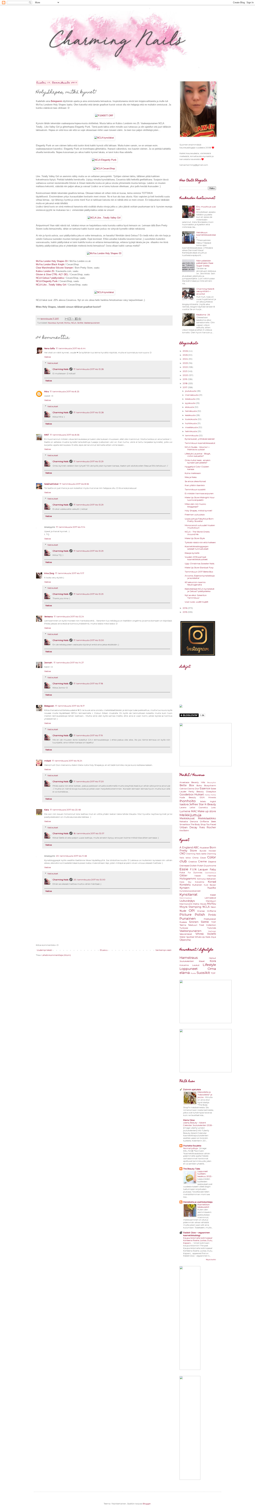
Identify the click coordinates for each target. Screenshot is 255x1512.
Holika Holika (210, 795)
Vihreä (199, 933)
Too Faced (211, 824)
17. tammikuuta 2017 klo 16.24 (67, 760)
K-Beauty (210, 804)
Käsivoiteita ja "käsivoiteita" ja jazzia (205, 1094)
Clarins (190, 788)
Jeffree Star (196, 804)
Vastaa (47, 357)
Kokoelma (199, 882)
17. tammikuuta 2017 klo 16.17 (70, 706)
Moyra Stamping (190, 906)
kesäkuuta (190, 415)
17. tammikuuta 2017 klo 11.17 (69, 573)
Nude (183, 910)
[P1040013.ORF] (104, 137)
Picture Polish (192, 914)
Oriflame (204, 821)
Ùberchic (185, 939)
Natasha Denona (189, 821)
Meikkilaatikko (207, 818)
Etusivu (104, 950)
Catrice (183, 788)
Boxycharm (210, 785)
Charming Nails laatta (196, 854)
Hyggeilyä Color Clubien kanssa (197, 467)
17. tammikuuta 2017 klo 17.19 (88, 735)
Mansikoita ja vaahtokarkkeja (197, 1202)
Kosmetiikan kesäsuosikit (204, 1205)
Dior (197, 788)
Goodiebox (187, 794)
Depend (212, 861)
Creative (192, 861)
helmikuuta (191, 431)
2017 (185, 387)
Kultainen (197, 884)
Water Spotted (187, 937)
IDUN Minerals (208, 797)
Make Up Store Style (195, 538)
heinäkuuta (191, 411)
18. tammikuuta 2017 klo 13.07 (89, 833)
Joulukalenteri (187, 961)
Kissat (202, 961)
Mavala (203, 904)
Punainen (188, 918)
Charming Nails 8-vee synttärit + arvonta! (205, 291)
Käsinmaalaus (186, 898)
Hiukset (199, 794)
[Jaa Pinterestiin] (79, 319)
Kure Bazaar (210, 885)
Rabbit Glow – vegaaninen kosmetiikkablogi (196, 1234)
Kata (46, 809)
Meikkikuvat (187, 818)
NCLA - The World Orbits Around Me (197, 532)
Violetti (211, 933)
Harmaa (212, 875)
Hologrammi (188, 878)
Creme (202, 861)
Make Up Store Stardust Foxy (199, 567)
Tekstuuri (192, 925)
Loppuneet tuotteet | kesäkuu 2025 (205, 1174)
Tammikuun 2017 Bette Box (199, 571)
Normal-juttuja (190, 1148)
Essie (184, 869)
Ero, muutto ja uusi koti (206, 207)
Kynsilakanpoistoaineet (190, 891)
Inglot (213, 801)
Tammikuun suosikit (195, 489)
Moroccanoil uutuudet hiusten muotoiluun (200, 526)
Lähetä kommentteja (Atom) (56, 955)
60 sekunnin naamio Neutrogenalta (195, 583)
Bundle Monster (208, 851)
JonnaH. (48, 662)
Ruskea (183, 922)
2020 (186, 375)
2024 (186, 359)
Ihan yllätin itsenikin (195, 485)
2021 (185, 371)
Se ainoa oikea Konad (195, 481)
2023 (185, 363)
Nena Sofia (49, 348)
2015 (185, 612)
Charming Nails (60, 369)
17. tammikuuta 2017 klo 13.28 (89, 369)
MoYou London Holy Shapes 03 (51, 261)
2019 (185, 379)
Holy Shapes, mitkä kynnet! (198, 510)
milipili (47, 760)
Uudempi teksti (44, 950)
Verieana (48, 616)
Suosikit (203, 973)
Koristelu (185, 884)
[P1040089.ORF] (104, 217)
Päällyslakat (210, 919)
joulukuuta (191, 391)
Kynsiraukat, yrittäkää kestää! (200, 439)
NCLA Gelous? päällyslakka (50, 278)
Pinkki (212, 914)
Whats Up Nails (202, 937)
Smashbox (185, 824)
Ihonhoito (188, 801)
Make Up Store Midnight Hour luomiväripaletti (200, 498)
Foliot (182, 872)
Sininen (193, 921)
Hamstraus (189, 957)
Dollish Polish (196, 865)
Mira (46, 391)
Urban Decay (188, 827)
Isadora (184, 804)
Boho (199, 785)
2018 (185, 383)
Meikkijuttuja (190, 815)
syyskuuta (190, 403)
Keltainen (211, 878)
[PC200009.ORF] (104, 292)
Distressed (184, 865)
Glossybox (211, 791)
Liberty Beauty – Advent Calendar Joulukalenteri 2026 (197, 1124)
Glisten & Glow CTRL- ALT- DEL (52, 274)
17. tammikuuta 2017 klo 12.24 (69, 616)
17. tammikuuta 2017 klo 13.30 (89, 640)
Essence (205, 788)
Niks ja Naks (191, 477)
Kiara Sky (185, 882)
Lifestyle (209, 965)
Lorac (213, 807)
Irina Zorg (49, 573)
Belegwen (49, 706)
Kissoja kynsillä (192, 553)
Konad (212, 881)
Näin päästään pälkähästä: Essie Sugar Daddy (204, 263)
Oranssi (201, 911)
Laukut (195, 965)
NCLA (73, 323)
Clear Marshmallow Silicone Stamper (54, 267)
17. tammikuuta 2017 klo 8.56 (64, 434)
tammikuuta (192, 435)
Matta (196, 904)
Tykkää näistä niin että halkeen (200, 542)
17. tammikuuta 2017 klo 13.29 (89, 461)
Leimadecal (210, 897)
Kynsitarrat (188, 894)
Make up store (207, 811)
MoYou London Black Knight (50, 264)
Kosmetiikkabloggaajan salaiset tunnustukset (197, 547)
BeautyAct (211, 782)
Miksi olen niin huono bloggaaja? (195, 505)
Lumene (185, 811)
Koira (213, 961)
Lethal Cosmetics (199, 807)
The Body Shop (198, 824)
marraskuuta (192, 395)
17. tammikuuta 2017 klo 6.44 (71, 348)
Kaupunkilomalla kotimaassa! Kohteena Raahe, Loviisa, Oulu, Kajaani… (197, 1240)
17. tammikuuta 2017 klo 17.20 (89, 781)
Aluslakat (204, 847)
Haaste (197, 876)
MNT (46, 434)
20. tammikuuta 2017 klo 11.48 (71, 856)
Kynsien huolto (198, 887)
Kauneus (52, 323)
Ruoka (193, 973)
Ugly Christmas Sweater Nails (199, 563)
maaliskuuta (191, 427)
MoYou (67, 323)
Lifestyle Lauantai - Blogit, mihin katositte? (198, 454)
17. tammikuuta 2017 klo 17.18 (88, 683)
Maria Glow (189, 1120)
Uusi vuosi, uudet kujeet (196, 601)
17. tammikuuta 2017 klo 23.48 (65, 809)
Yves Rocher (207, 827)
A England (186, 847)
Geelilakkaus (210, 873)
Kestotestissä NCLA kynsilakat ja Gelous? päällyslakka (199, 590)
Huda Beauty (188, 797)
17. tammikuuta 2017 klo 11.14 (70, 527)
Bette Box (187, 785)
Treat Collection (207, 925)
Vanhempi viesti (163, 950)
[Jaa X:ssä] (73, 319)
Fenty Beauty (196, 791)
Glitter (183, 875)
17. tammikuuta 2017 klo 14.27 (69, 662)
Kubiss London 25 (45, 271)
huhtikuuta (191, 423)
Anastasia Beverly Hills (192, 782)
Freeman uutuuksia (195, 514)
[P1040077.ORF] (104, 115)
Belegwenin (56, 101)
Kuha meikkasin (193, 473)
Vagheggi (212, 931)
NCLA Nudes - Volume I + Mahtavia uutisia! (197, 448)
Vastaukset (52, 363)
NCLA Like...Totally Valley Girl (51, 284)
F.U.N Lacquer (199, 869)
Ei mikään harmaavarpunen (199, 493)
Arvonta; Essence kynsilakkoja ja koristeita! (200, 576)
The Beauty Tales (191, 1168)
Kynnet (60, 323)
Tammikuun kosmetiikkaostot (200, 443)
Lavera (183, 807)
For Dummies (195, 873)
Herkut (212, 958)
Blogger (147, 1503)
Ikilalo (203, 801)
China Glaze (199, 857)
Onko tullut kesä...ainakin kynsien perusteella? (197, 461)
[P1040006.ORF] (104, 253)
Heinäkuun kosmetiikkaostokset (206, 235)
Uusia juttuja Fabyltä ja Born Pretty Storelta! (199, 519)
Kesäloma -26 (203, 314)
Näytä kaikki (211, 1259)
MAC (194, 811)
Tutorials (211, 928)
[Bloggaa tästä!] (69, 319)
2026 (185, 351)
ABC (196, 847)
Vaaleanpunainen (92, 323)
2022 (185, 367)
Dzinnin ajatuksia (192, 1089)
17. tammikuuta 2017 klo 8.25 (64, 391)
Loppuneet (189, 969)
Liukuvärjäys (187, 900)
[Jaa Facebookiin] (76, 319)
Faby (213, 869)
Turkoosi (184, 928)
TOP (213, 922)
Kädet (213, 895)
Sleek (213, 821)
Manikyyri (211, 901)
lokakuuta (190, 399)
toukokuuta (191, 419)
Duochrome (210, 865)
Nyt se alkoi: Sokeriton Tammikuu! (196, 596)
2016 (185, 608)
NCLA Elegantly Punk (47, 281)
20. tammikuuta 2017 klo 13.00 (89, 879)
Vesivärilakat (186, 934)
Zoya (213, 937)
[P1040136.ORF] (104, 168)
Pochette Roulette (192, 1145)
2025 (185, 355)
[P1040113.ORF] (104, 160)
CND (182, 853)
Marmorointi (186, 904)
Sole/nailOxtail (51, 484)
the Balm (184, 830)
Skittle (80, 323)
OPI (192, 910)
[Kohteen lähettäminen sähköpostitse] (66, 319)
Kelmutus (201, 879)
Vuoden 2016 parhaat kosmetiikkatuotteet (196, 558)
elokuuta (189, 407)
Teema (183, 925)
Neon (213, 907)
